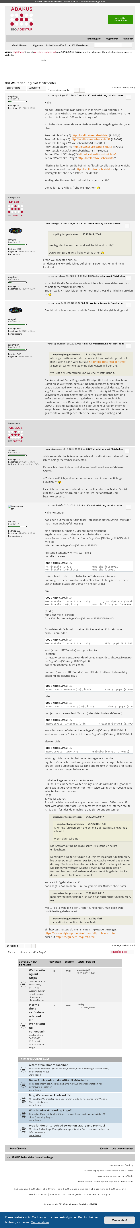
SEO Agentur (21, 1188)
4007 (19, 459)
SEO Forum (63, 1)
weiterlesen (35, 1074)
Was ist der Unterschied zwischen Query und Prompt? (67, 1125)
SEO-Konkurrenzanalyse (96, 1194)
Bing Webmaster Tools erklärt (50, 1095)
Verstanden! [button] (119, 1220)
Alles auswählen (62, 563)
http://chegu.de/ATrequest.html (75, 937)
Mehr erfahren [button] (40, 1222)
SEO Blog (36, 1188)
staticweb (12, 450)
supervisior (13, 345)
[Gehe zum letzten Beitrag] (91, 970)
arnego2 (12, 239)
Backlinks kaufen (37, 1194)
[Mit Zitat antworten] (128, 97)
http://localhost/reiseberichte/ (90, 135)
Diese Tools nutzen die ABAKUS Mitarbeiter (59, 1080)
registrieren (19, 52)
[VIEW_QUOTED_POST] (81, 234)
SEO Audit (55, 1194)
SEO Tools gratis (72, 1194)
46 (18, 105)
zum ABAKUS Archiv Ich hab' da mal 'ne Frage (30, 1157)
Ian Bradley (127, 1165)
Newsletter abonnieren (120, 19)
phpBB (98, 1170)
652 (18, 531)
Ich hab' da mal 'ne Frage (36, 1044)
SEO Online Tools (52, 1188)
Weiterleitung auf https (37, 974)
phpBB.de (127, 1176)
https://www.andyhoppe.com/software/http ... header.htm (80, 933)
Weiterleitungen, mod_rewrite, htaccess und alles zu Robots (37, 995)
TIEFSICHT (38, 981)
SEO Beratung (118, 1188)
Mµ (82, 1004)
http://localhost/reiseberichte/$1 (90, 139)
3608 (19, 249)
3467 (19, 354)
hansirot (37, 1035)
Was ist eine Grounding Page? (50, 1110)
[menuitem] (126, 38)
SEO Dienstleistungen (77, 1188)
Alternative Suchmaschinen (49, 1065)
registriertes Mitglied (45, 52)
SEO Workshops (99, 1188)
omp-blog (13, 96)
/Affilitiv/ (12, 521)
